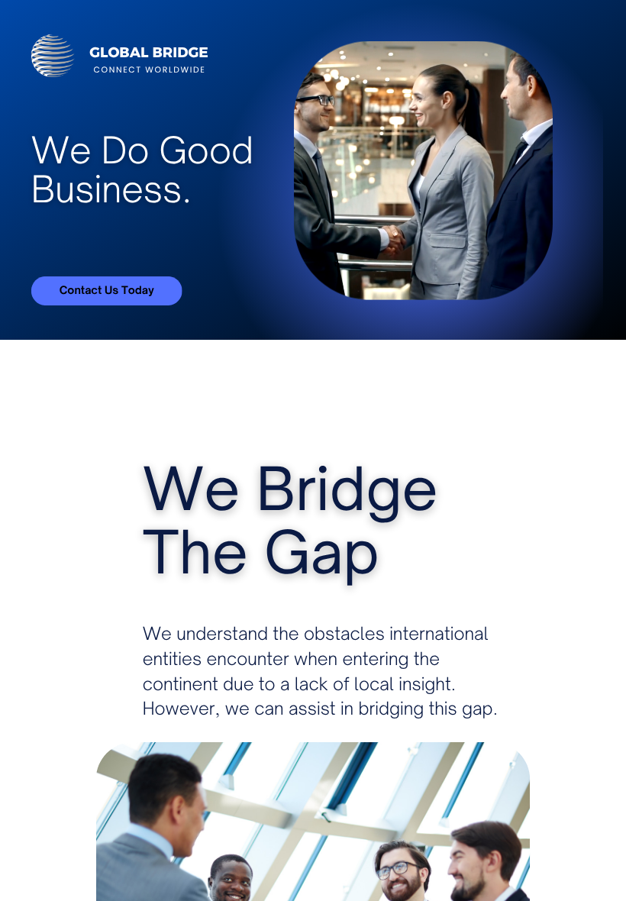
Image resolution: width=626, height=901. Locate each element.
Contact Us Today (107, 289)
